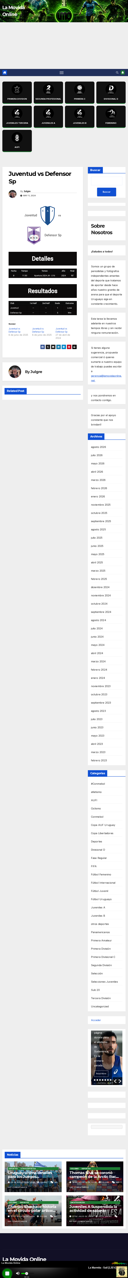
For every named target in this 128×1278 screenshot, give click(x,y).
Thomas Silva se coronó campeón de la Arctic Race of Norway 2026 (93, 1176)
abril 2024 (97, 653)
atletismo (96, 792)
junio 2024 (97, 636)
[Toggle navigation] (61, 72)
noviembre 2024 (101, 595)
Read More (101, 1073)
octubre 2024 (99, 603)
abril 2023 (97, 743)
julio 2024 (97, 628)
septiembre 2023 (101, 702)
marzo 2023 (98, 752)
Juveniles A (98, 907)
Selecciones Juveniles (104, 981)
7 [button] (111, 1080)
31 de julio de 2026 (83, 1216)
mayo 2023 (97, 735)
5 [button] (105, 1080)
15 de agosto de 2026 (23, 1216)
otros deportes (100, 924)
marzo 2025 (98, 570)
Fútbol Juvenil (99, 891)
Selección (97, 973)
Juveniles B (98, 915)
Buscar (95, 170)
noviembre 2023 (101, 686)
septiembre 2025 (101, 521)
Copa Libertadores (102, 833)
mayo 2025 (97, 554)
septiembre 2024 (101, 611)
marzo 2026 (98, 480)
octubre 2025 (99, 512)
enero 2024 (98, 677)
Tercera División (101, 998)
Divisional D (98, 849)
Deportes (96, 841)
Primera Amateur (101, 940)
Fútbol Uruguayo (101, 899)
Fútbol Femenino (101, 874)
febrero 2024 (99, 669)
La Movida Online (24, 1259)
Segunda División (101, 965)
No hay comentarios (80, 1221)
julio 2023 (97, 719)
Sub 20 (95, 989)
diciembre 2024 (100, 587)
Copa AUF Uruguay (103, 825)
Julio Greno (105, 1216)
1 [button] (95, 1080)
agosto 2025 (98, 529)
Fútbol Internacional (103, 882)
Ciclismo (96, 808)
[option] (107, 1058)
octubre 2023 (99, 694)
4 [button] (103, 1080)
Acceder (96, 1020)
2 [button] (97, 1080)
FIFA (94, 866)
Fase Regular (99, 858)
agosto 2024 (98, 620)
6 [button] (108, 1080)
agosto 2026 (98, 447)
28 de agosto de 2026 (23, 1182)
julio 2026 (97, 455)
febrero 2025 (99, 578)
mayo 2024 (98, 644)
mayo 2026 (98, 463)
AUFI (94, 800)
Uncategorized (100, 1006)
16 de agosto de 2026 (84, 1182)
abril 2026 (97, 471)
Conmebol (97, 816)
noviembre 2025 (101, 504)
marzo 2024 (98, 661)
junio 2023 (97, 727)
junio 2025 (97, 545)
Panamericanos (100, 932)
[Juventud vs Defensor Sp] (20, 331)
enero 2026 (98, 496)
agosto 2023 (98, 710)
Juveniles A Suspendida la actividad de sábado (93, 1208)
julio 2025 (97, 537)
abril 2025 (97, 562)
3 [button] (100, 1080)
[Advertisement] (64, 45)
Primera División (101, 948)
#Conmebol (98, 783)
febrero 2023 (99, 760)
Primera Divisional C (103, 956)
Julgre (27, 191)
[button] (117, 72)
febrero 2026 (99, 488)
